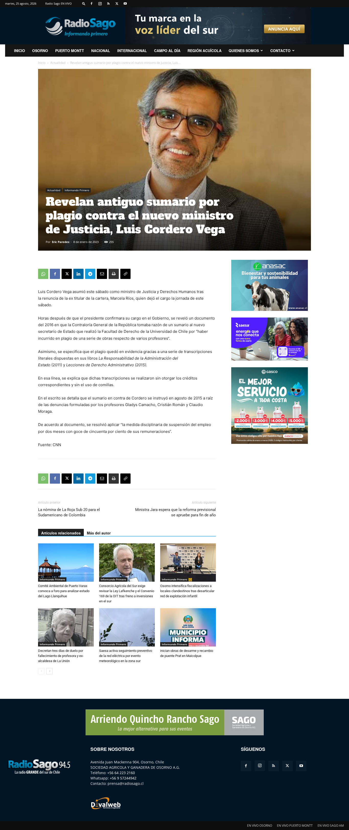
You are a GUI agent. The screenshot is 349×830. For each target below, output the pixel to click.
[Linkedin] (78, 274)
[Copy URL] (125, 274)
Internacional (132, 50)
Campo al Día (167, 50)
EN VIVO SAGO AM (331, 825)
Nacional (100, 50)
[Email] (102, 274)
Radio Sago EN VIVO (58, 3)
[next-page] (49, 671)
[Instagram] (100, 3)
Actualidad (57, 62)
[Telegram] (90, 274)
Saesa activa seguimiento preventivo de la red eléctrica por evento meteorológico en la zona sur (125, 656)
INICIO (19, 50)
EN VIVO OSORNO (259, 825)
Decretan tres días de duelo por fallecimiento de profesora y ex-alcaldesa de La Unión (61, 656)
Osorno (40, 50)
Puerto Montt (69, 50)
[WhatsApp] (43, 274)
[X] (117, 3)
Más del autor (99, 532)
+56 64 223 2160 (121, 772)
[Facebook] (91, 3)
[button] (84, 3)
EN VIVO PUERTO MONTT (295, 825)
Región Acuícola (205, 50)
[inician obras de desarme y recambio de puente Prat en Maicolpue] (188, 627)
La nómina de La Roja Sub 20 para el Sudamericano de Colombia (69, 512)
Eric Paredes (60, 242)
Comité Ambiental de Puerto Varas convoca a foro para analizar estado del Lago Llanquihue (63, 591)
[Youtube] (125, 3)
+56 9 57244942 (123, 778)
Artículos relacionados (61, 532)
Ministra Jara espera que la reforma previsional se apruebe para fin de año (175, 512)
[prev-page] (41, 671)
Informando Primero (77, 190)
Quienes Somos (244, 50)
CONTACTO (280, 50)
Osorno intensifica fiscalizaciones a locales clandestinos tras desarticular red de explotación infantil (187, 591)
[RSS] (108, 3)
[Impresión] (114, 274)
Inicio (41, 62)
